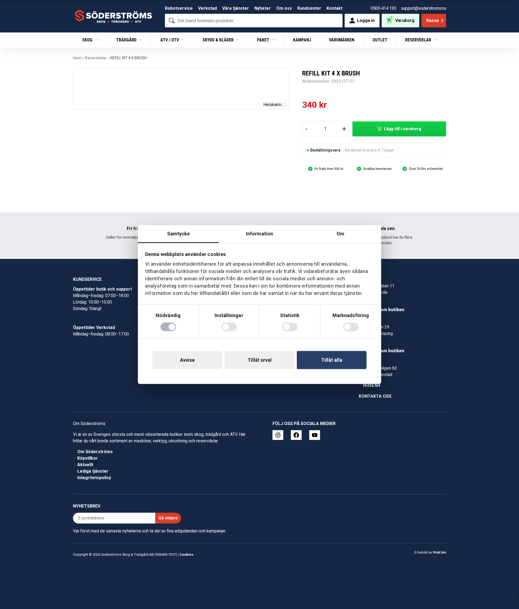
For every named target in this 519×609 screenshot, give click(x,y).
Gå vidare (168, 518)
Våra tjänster (235, 8)
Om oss (284, 8)
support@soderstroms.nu (423, 8)
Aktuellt (85, 464)
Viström (439, 552)
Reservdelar (418, 39)
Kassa (432, 20)
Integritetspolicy (94, 477)
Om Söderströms (95, 451)
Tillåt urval (260, 360)
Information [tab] (259, 233)
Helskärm (272, 104)
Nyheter (262, 8)
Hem (77, 58)
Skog (88, 39)
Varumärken (341, 39)
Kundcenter (309, 8)
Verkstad (207, 8)
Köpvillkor (87, 458)
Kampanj (302, 39)
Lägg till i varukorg (402, 128)
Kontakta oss (375, 396)
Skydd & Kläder (218, 39)
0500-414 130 (383, 8)
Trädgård (127, 39)
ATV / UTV (170, 39)
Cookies (186, 554)
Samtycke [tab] (178, 233)
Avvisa (187, 360)
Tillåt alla (331, 360)
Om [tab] (340, 233)
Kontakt (334, 8)
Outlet (379, 39)
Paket (263, 39)
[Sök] (171, 20)
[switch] (229, 326)
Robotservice (179, 8)
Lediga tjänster (92, 471)
